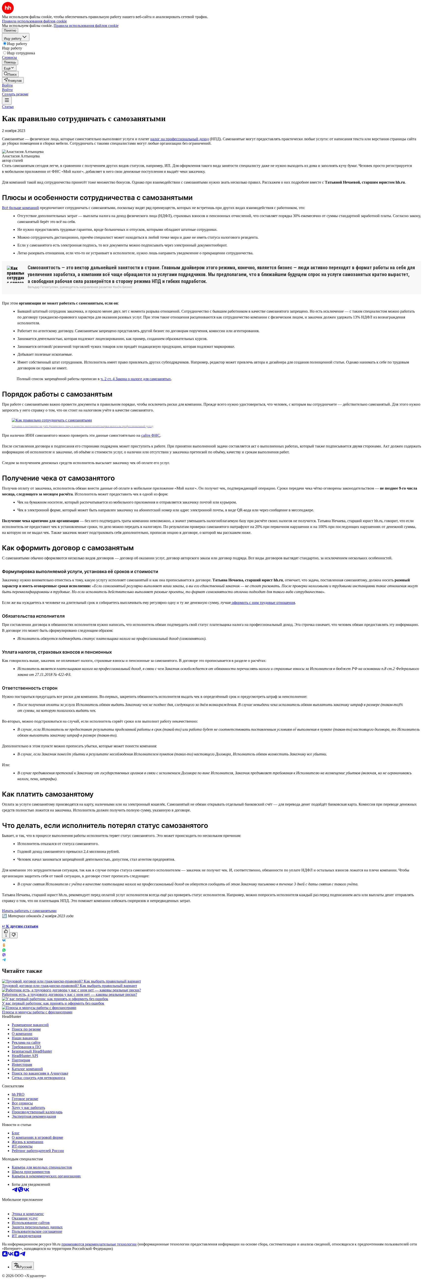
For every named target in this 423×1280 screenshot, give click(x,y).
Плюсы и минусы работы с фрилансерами (37, 1012)
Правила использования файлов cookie (86, 25)
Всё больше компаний (20, 208)
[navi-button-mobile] (7, 100)
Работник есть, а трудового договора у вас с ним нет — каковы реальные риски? (69, 994)
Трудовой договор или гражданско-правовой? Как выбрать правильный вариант (69, 986)
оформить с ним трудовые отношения (263, 602)
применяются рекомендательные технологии (99, 1244)
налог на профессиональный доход (179, 139)
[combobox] (23, 1266)
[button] (7, 85)
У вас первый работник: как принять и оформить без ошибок (53, 1003)
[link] (10, 74)
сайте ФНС (150, 435)
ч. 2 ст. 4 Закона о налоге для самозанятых (136, 379)
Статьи (8, 107)
